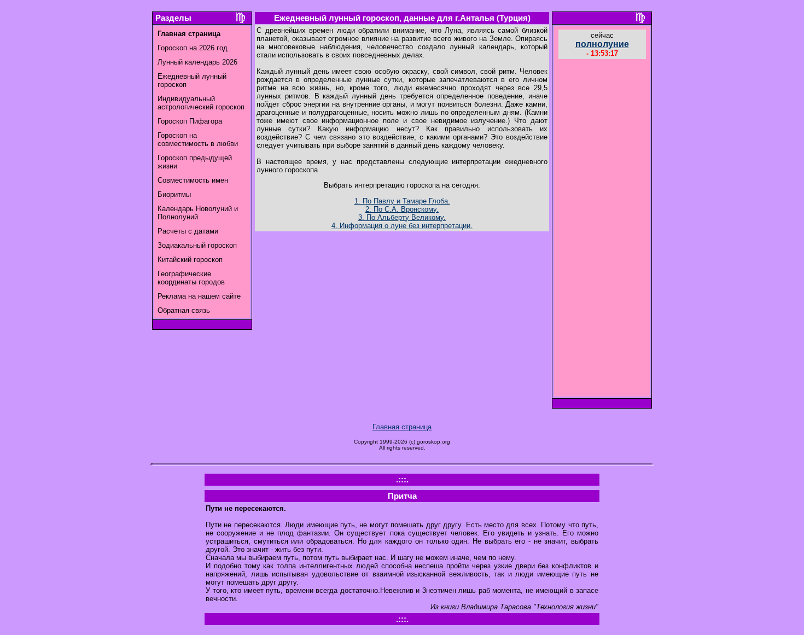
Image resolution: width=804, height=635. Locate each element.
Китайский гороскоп (190, 259)
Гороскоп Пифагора (190, 121)
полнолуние (602, 44)
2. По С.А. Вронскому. (402, 209)
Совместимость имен (193, 180)
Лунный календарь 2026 (197, 62)
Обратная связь (184, 310)
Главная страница (402, 427)
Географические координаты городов (191, 278)
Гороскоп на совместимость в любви (198, 139)
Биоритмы (174, 194)
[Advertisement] (602, 229)
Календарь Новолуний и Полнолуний (198, 213)
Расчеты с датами (188, 231)
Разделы (173, 18)
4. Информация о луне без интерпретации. (402, 226)
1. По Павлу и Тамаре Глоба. (402, 201)
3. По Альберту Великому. (402, 217)
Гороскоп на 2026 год (193, 48)
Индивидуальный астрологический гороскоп (201, 103)
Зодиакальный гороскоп (197, 245)
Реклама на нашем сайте (199, 296)
